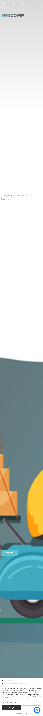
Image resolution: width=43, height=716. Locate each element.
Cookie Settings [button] (21, 713)
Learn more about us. (9, 702)
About (11, 4)
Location (21, 4)
